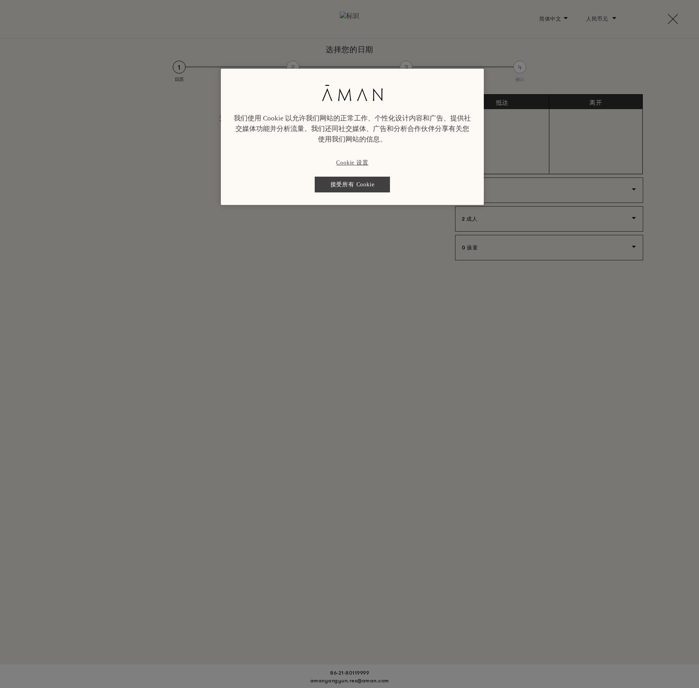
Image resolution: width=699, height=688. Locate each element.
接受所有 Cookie (352, 184)
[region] (352, 137)
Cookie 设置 (352, 162)
